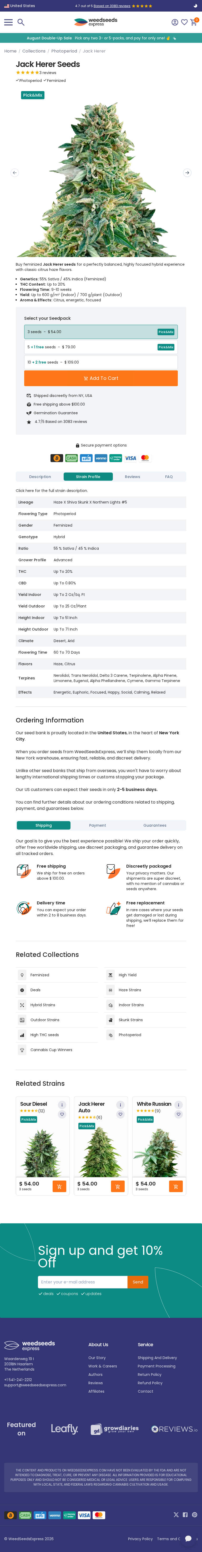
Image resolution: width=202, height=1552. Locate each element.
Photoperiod (64, 51)
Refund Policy (150, 1383)
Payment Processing (156, 1366)
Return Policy (149, 1374)
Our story (97, 1357)
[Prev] (15, 173)
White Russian (154, 1104)
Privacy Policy (140, 1538)
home (10, 51)
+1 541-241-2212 (18, 1379)
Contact (145, 1391)
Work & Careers (102, 1366)
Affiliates (96, 1391)
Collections (34, 51)
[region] (101, 38)
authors (95, 1374)
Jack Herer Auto (91, 1107)
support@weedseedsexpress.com (35, 1385)
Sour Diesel (33, 1104)
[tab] (40, 477)
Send (138, 1282)
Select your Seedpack (47, 318)
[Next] (187, 173)
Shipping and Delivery (157, 1357)
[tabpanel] (101, 591)
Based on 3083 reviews (112, 6)
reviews (95, 1383)
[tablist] (101, 476)
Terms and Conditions (177, 1538)
